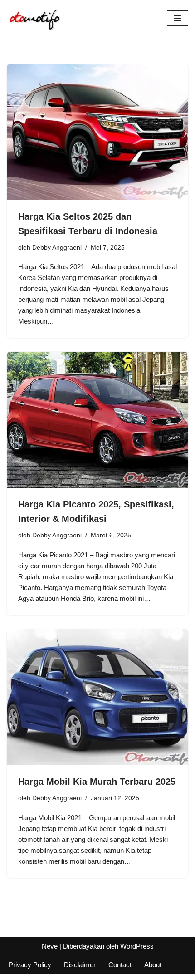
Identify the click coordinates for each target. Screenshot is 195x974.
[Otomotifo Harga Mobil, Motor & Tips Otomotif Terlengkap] (34, 18)
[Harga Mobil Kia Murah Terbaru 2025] (97, 697)
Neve (50, 946)
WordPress (137, 946)
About (152, 965)
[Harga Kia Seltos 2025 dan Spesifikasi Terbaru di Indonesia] (97, 132)
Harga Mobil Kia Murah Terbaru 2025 (97, 782)
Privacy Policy (30, 965)
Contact (120, 965)
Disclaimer (80, 965)
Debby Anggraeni (57, 247)
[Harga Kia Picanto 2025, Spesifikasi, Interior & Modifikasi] (97, 420)
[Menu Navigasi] (177, 18)
